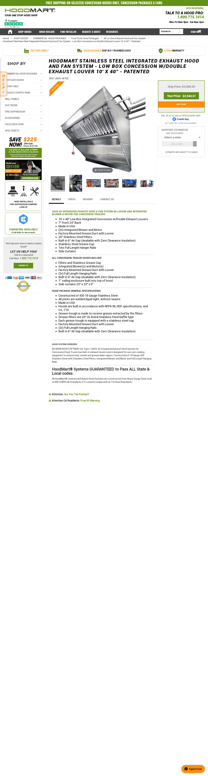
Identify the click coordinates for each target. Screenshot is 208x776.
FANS (159, 3)
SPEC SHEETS (12, 130)
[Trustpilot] (14, 23)
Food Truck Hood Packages (85, 38)
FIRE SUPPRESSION (15, 111)
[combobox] (171, 31)
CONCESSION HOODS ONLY (102, 3)
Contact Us (107, 199)
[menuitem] (26, 31)
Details (56, 199)
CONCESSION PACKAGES (136, 3)
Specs (71, 199)
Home (6, 38)
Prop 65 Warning (76, 400)
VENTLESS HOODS (14, 80)
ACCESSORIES (12, 118)
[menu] (104, 31)
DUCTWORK (11, 105)
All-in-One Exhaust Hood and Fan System (125, 38)
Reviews (88, 199)
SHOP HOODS (20, 38)
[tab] (56, 200)
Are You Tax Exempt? (70, 394)
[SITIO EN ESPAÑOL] (185, 9)
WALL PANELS (12, 99)
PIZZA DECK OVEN (14, 124)
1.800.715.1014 (190, 17)
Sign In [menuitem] (194, 31)
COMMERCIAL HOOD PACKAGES (50, 38)
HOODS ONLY (12, 86)
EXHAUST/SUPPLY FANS (17, 92)
